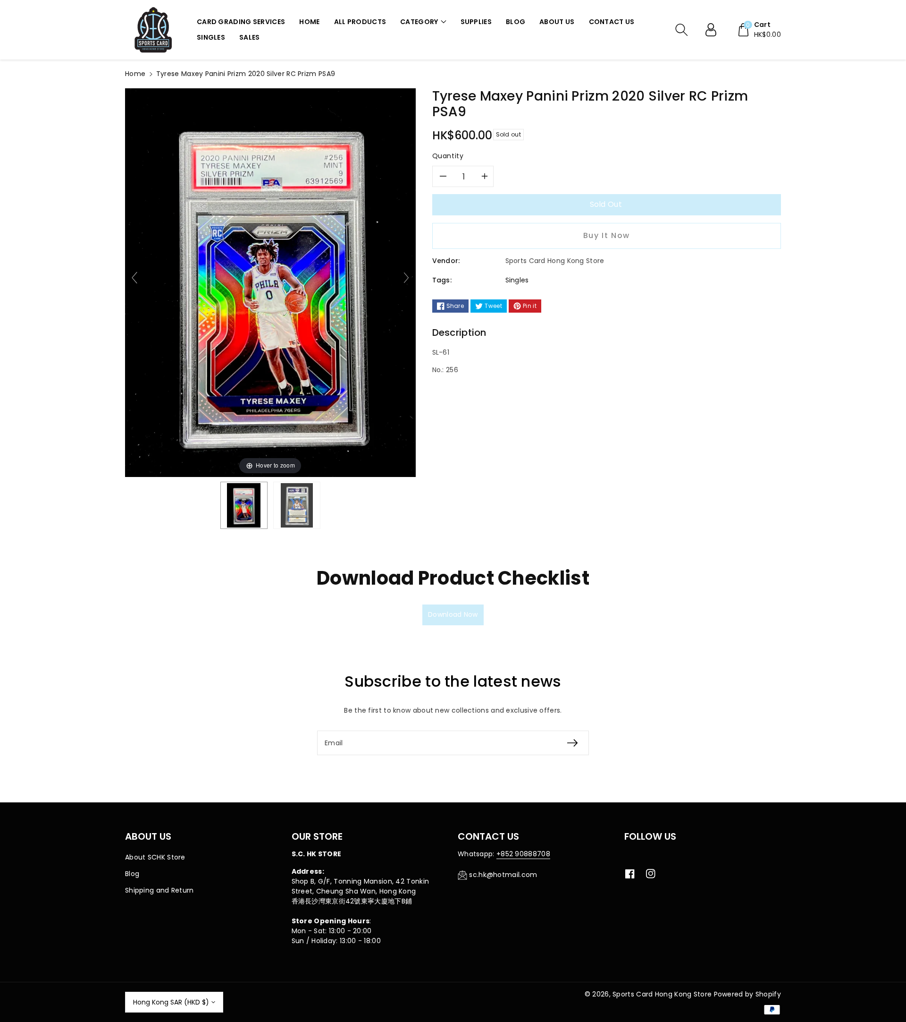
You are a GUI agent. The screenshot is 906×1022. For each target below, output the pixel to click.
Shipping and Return (159, 890)
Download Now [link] (453, 614)
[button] (423, 22)
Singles (517, 280)
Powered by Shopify (747, 994)
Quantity (448, 156)
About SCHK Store (155, 857)
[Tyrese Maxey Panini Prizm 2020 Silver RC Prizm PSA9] (244, 505)
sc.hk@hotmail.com (503, 874)
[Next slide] (406, 277)
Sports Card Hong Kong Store (662, 994)
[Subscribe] (572, 743)
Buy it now (606, 235)
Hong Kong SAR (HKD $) (171, 1002)
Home (135, 73)
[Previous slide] (134, 277)
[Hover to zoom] (270, 282)
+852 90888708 (523, 854)
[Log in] (714, 29)
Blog (132, 873)
